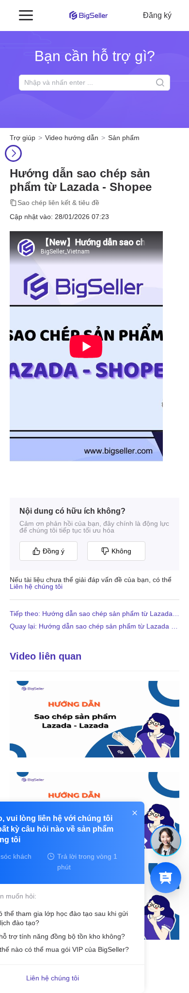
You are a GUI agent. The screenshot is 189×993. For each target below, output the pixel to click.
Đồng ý (53, 551)
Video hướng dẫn (71, 138)
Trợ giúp (22, 138)
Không (121, 551)
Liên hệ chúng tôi (36, 586)
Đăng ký (157, 15)
